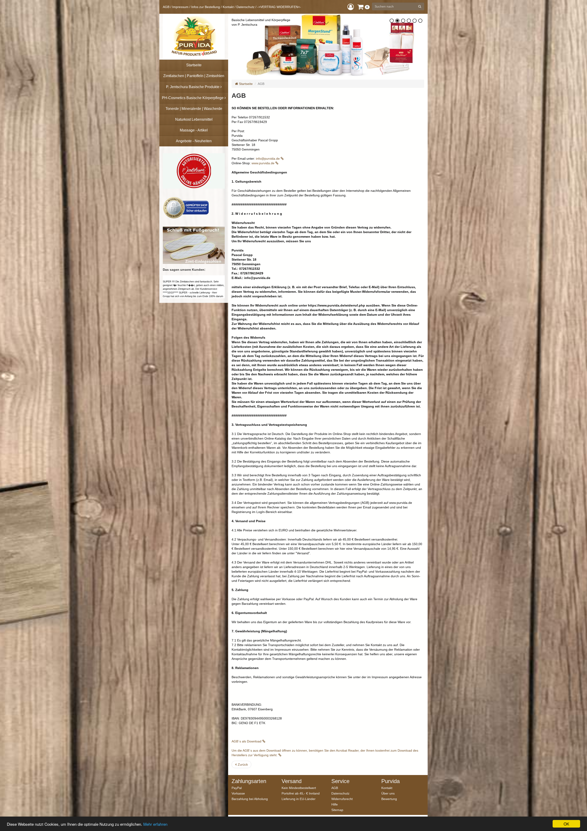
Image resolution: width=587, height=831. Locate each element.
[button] (350, 6)
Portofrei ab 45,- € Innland (301, 793)
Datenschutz (245, 7)
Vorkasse (238, 793)
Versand (292, 781)
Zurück (242, 764)
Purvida (390, 781)
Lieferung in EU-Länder (299, 798)
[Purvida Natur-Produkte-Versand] (194, 37)
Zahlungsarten (249, 781)
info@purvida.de (268, 158)
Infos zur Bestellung (205, 7)
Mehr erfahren (155, 824)
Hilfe (334, 804)
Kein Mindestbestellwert (299, 787)
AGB (166, 7)
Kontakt (228, 7)
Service (340, 781)
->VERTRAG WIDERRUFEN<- (279, 7)
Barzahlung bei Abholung (250, 798)
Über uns (388, 793)
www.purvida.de (263, 163)
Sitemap (337, 809)
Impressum (180, 7)
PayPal (237, 787)
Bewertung (389, 798)
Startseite (245, 84)
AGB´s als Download (247, 741)
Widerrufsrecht (342, 798)
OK (566, 824)
